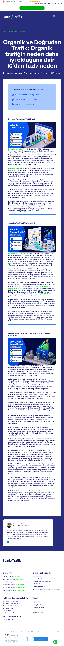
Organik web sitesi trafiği (17, 253)
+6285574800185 (21, 587)
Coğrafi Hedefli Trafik (9, 606)
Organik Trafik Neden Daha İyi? (25, 104)
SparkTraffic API (8, 619)
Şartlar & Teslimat (38, 607)
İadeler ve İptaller (38, 612)
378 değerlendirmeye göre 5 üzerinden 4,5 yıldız (47, 3)
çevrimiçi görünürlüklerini (42, 294)
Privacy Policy (14, 635)
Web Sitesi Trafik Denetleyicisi (12, 601)
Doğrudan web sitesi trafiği (18, 149)
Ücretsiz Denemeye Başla (32, 8)
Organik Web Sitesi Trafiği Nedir (26, 99)
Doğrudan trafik (14, 168)
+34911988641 (19, 579)
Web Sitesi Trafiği (8, 608)
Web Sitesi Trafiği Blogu (18, 31)
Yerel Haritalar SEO (8, 613)
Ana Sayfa (5, 31)
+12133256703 (16, 576)
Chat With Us (37, 576)
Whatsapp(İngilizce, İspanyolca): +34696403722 (42, 582)
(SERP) (10, 263)
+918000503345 (19, 590)
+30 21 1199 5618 (20, 582)
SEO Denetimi (7, 610)
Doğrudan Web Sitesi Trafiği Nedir (27, 95)
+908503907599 (18, 593)
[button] (56, 16)
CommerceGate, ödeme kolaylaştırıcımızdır (46, 590)
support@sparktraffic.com (41, 579)
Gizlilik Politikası (38, 610)
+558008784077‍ (20, 584)
